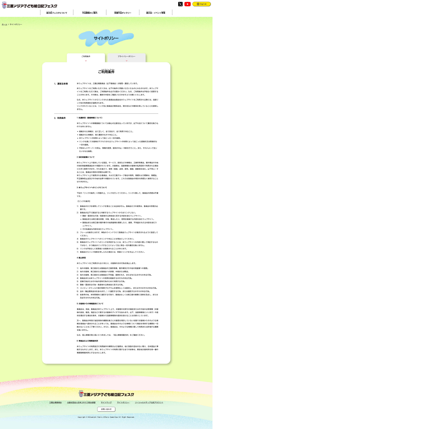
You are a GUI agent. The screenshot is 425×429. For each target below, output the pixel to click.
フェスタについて (56, 12)
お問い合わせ (106, 409)
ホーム (4, 24)
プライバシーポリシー (126, 56)
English (203, 4)
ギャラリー (122, 12)
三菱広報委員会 (55, 402)
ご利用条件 (85, 56)
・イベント (155, 12)
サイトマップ (106, 402)
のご (89, 12)
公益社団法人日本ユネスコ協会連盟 (81, 402)
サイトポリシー (123, 402)
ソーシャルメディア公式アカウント (149, 402)
